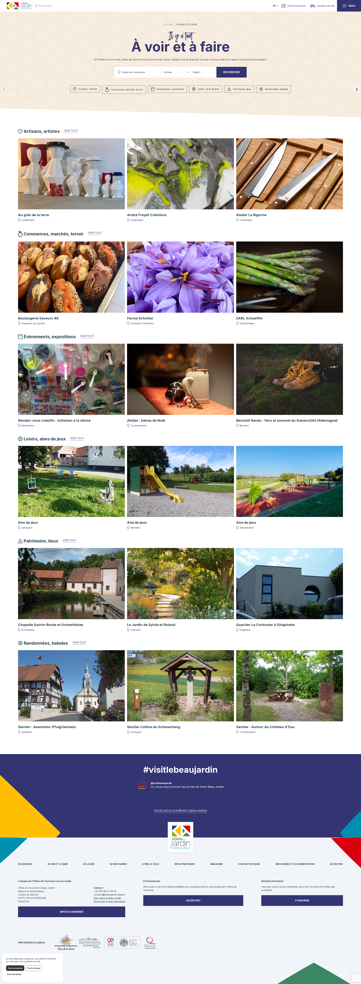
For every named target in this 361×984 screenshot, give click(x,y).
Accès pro (336, 864)
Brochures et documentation (295, 864)
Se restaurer (118, 864)
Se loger (88, 864)
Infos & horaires (71, 911)
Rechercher (231, 72)
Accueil (168, 24)
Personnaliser (14, 974)
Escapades (25, 864)
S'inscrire (302, 900)
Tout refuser (33, 968)
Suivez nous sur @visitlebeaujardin (180, 810)
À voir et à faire (58, 864)
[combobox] (137, 72)
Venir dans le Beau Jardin (107, 898)
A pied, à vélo (150, 864)
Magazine (216, 864)
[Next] (356, 89)
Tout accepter (15, 968)
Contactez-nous (249, 864)
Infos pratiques (185, 864)
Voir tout (71, 130)
